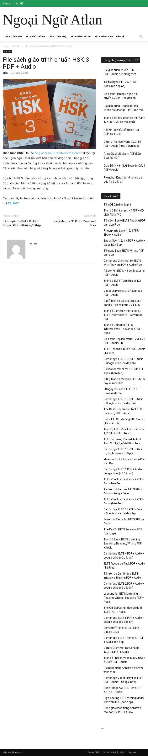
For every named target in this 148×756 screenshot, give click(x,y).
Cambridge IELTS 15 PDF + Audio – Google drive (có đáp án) (123, 511)
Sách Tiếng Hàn (104, 36)
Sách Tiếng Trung (81, 36)
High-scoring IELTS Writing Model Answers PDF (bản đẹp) (124, 700)
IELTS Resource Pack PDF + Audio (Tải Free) (124, 565)
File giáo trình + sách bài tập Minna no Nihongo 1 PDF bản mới (124, 107)
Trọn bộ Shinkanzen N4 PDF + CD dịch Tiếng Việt (124, 212)
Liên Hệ (18, 3)
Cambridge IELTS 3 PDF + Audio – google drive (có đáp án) (124, 471)
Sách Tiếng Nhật (57, 36)
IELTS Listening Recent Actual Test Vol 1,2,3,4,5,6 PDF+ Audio (122, 441)
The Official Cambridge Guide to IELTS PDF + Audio (123, 609)
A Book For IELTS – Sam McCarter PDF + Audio (124, 272)
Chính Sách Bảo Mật (113, 752)
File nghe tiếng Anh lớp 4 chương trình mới (124, 669)
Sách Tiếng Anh (13, 36)
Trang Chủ (93, 752)
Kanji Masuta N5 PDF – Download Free (75, 223)
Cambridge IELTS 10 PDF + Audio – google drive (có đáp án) (123, 451)
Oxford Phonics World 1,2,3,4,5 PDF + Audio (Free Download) (122, 143)
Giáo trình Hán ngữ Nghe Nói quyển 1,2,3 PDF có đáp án (121, 95)
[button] (140, 36)
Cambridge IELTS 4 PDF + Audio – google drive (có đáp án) (124, 555)
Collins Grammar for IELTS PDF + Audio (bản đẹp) (123, 371)
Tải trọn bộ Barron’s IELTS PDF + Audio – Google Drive (123, 491)
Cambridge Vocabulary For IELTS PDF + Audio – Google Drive (123, 680)
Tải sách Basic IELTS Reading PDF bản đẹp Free (124, 222)
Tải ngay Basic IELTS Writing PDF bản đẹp (124, 252)
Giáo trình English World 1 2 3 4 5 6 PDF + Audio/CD (124, 341)
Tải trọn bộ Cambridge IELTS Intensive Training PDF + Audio (122, 575)
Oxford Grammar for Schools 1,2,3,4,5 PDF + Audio (121, 649)
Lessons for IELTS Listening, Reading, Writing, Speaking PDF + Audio (124, 597)
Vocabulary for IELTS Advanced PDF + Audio (123, 292)
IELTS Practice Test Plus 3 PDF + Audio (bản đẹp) (124, 501)
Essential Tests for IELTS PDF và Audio (124, 521)
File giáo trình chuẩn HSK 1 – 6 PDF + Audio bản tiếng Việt (122, 72)
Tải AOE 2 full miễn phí (117, 204)
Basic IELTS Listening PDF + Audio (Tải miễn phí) (124, 421)
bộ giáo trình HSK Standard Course (58, 153)
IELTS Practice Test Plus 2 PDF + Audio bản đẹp (124, 481)
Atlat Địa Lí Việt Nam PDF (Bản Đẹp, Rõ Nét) (122, 155)
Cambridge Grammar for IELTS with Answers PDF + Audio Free (123, 262)
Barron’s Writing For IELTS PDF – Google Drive (123, 629)
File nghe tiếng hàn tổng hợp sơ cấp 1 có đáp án (123, 179)
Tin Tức (17, 46)
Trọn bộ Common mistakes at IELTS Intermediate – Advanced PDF (123, 314)
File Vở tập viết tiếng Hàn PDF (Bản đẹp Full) (122, 131)
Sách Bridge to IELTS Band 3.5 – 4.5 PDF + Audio (123, 690)
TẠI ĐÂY (13, 203)
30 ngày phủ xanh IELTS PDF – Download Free (122, 391)
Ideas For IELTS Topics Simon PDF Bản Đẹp (124, 461)
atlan (5, 72)
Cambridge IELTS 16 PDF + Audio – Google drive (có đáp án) (123, 401)
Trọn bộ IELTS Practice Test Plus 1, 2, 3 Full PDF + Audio (124, 431)
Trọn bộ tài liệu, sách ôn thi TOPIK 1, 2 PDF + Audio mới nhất (124, 119)
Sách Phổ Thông (35, 36)
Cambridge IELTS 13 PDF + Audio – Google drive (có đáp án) (123, 361)
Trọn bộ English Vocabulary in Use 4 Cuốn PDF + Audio (124, 659)
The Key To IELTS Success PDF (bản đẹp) (123, 531)
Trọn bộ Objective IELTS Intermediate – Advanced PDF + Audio (123, 329)
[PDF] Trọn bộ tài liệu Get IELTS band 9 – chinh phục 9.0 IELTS (122, 302)
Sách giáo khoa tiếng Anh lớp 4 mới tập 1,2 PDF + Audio (122, 710)
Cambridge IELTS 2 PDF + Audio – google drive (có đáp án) (124, 585)
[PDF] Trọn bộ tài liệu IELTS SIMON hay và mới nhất (124, 381)
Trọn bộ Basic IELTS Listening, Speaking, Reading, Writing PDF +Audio (122, 543)
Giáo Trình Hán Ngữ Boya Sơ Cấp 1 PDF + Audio (124, 167)
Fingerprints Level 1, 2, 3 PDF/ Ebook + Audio (122, 232)
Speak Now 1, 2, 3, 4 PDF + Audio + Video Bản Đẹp (124, 242)
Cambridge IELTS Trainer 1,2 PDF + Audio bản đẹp (124, 639)
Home (6, 3)
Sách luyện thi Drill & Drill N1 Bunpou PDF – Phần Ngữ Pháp (22, 223)
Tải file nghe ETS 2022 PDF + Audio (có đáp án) (121, 84)
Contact (132, 752)
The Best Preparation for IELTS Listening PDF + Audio (123, 411)
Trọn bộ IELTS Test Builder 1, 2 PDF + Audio (122, 282)
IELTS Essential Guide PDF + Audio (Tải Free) (124, 351)
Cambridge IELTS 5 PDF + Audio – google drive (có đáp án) (124, 619)
